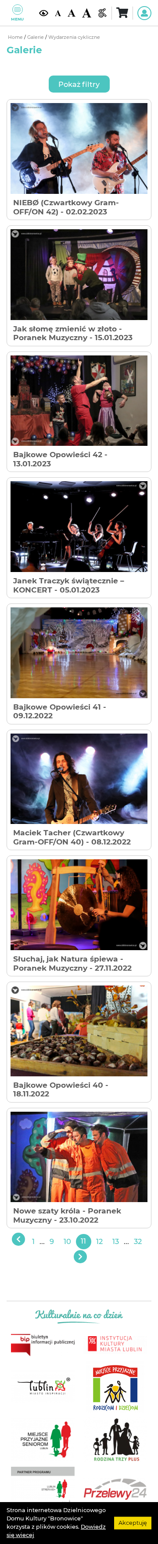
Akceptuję (132, 1523)
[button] (79, 84)
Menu (17, 19)
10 (67, 1241)
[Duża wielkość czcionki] (86, 12)
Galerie (36, 37)
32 (138, 1241)
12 (99, 1241)
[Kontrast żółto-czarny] (43, 13)
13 (115, 1241)
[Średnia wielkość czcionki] (71, 13)
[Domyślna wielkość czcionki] (58, 13)
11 (83, 1241)
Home (16, 37)
